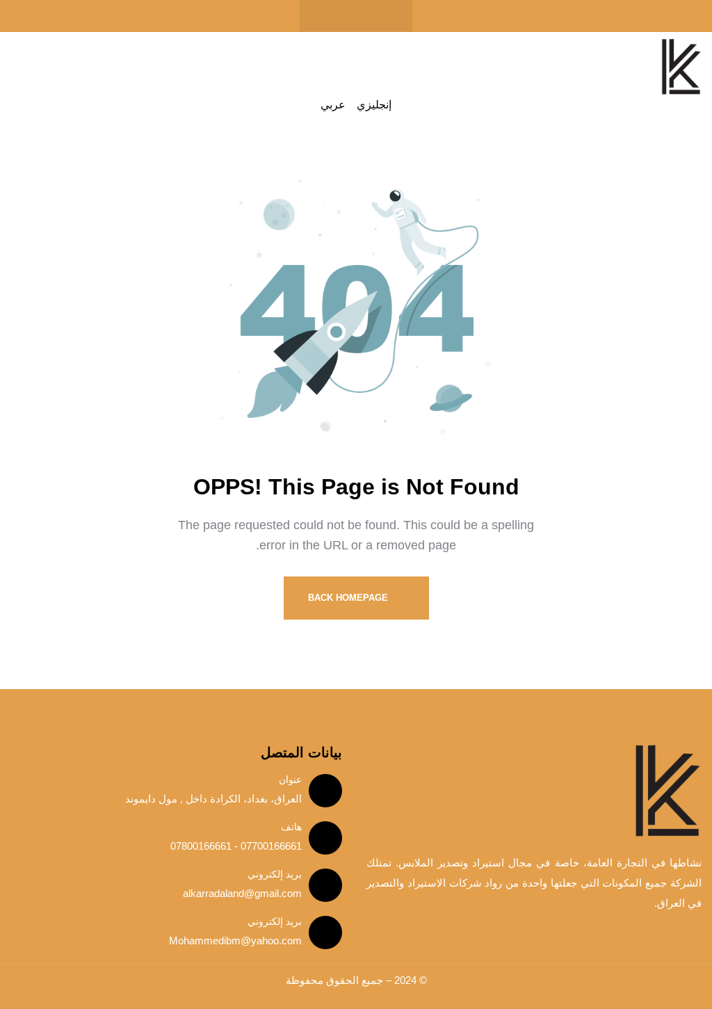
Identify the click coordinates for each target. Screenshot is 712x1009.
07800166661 (201, 846)
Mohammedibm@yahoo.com (235, 940)
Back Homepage (349, 597)
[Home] (681, 67)
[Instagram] (329, 16)
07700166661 (270, 846)
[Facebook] (383, 16)
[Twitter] (356, 16)
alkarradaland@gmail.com (242, 893)
